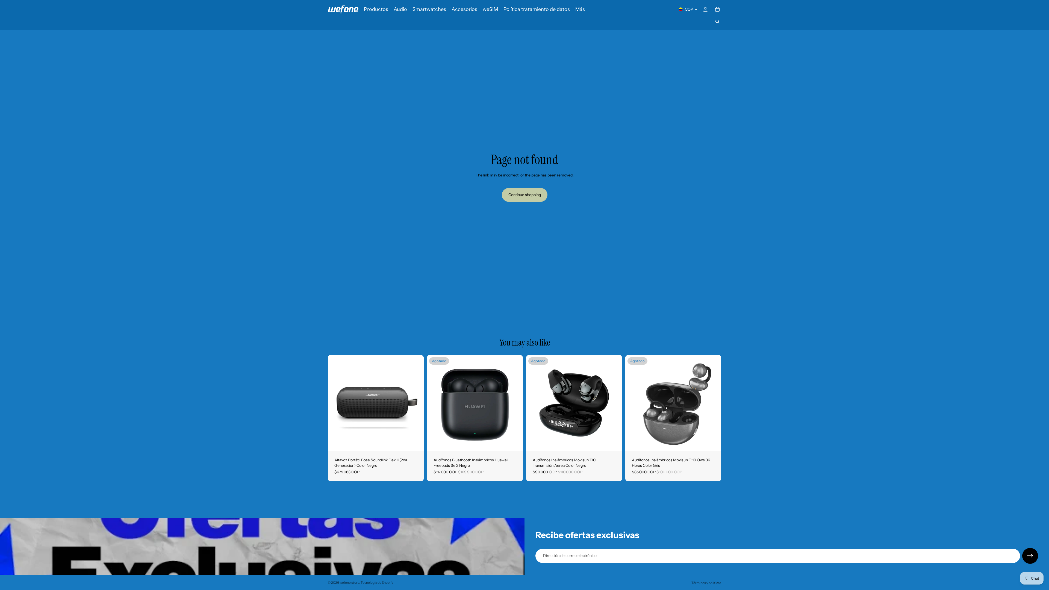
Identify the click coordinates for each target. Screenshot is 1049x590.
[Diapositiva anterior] (336, 403)
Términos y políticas (706, 583)
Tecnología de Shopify (377, 582)
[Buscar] (717, 22)
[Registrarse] (1030, 556)
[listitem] (580, 9)
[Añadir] (415, 443)
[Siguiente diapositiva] (415, 403)
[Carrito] (717, 9)
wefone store (349, 582)
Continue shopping (524, 194)
